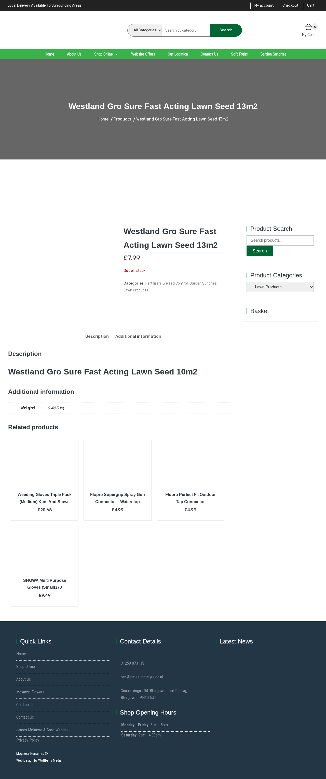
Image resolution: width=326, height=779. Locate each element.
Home (49, 54)
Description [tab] (97, 336)
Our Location (178, 54)
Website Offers (143, 54)
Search (226, 30)
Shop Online (103, 54)
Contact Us (209, 54)
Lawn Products (136, 290)
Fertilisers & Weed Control (166, 283)
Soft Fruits (239, 54)
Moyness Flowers (30, 692)
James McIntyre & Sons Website (42, 730)
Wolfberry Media (50, 760)
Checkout (290, 5)
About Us (74, 54)
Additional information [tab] (138, 336)
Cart (311, 5)
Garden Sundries (274, 54)
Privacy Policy (27, 740)
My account (264, 5)
